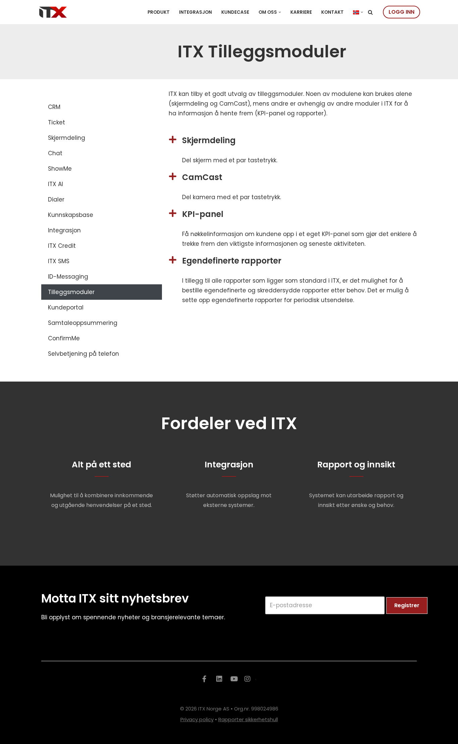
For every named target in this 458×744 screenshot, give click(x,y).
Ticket (56, 122)
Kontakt (332, 12)
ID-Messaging (68, 277)
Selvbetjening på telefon (83, 354)
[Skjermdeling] (173, 139)
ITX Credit (62, 246)
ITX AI (55, 184)
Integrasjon (195, 12)
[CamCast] (173, 176)
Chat (55, 153)
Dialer (56, 199)
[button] (280, 12)
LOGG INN (401, 12)
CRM (54, 107)
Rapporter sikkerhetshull (248, 719)
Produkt (159, 12)
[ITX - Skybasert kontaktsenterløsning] (53, 12)
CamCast (202, 177)
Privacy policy (197, 719)
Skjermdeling (66, 138)
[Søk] (370, 12)
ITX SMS (58, 261)
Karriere (301, 12)
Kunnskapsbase (70, 215)
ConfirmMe (64, 338)
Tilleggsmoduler (71, 292)
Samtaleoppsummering (82, 323)
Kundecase (235, 12)
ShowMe (60, 169)
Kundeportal (65, 307)
